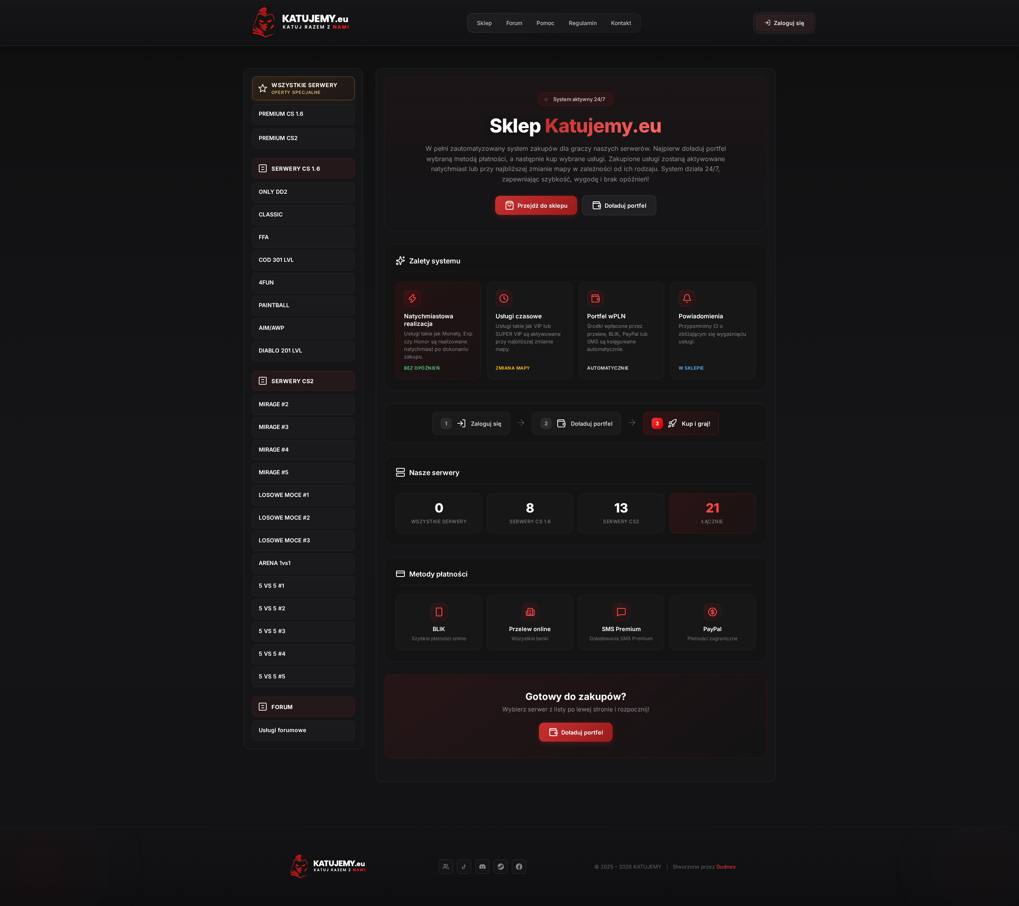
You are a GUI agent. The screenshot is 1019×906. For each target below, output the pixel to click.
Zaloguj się (789, 22)
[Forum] (446, 866)
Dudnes (726, 866)
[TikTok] (464, 866)
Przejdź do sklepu (542, 205)
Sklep (484, 22)
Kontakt (621, 22)
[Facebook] (519, 866)
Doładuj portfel (625, 205)
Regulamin (583, 22)
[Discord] (482, 866)
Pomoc (545, 22)
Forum (514, 22)
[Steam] (501, 866)
